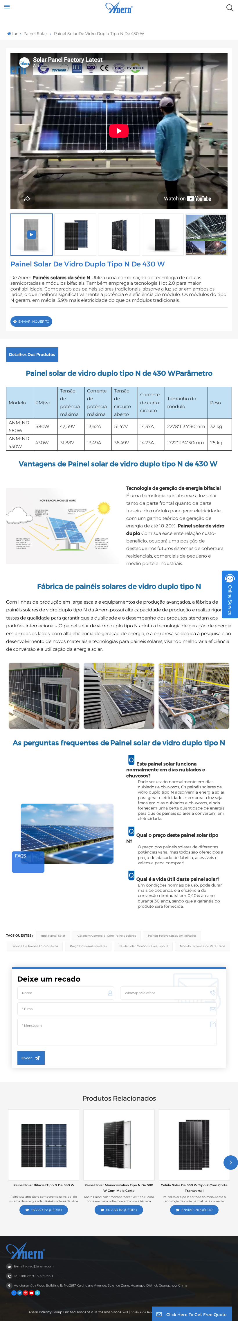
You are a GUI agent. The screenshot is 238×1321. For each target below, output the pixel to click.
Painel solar (35, 33)
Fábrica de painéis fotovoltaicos (35, 946)
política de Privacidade (148, 1312)
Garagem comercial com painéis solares (106, 935)
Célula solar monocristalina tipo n (143, 946)
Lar (14, 33)
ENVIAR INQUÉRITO (33, 321)
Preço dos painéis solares (88, 946)
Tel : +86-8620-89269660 (33, 1276)
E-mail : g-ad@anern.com (34, 1266)
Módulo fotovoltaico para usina (202, 946)
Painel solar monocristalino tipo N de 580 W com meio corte (118, 1188)
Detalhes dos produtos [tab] (32, 354)
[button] (230, 1162)
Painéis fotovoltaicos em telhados (172, 935)
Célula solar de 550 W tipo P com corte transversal (194, 1188)
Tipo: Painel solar (53, 935)
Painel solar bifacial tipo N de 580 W (43, 1185)
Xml (125, 1312)
